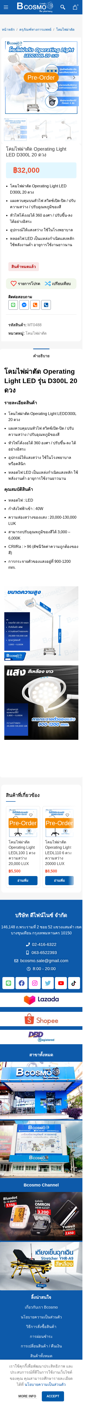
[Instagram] (35, 983)
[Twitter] (48, 983)
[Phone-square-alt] (35, 305)
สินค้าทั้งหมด (41, 1356)
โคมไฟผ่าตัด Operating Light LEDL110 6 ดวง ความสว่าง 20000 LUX (58, 853)
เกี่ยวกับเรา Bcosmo (41, 1307)
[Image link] (41, 999)
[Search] (62, 7)
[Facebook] (21, 983)
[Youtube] (61, 983)
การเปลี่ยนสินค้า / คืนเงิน (41, 1346)
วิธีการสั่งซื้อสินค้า (41, 1327)
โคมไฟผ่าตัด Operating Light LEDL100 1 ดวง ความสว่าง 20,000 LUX (22, 853)
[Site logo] (35, 7)
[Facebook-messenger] (24, 305)
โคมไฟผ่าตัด (65, 29)
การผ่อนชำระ (41, 1336)
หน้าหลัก (8, 29)
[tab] (41, 355)
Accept (53, 1396)
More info (27, 1396)
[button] (8, 77)
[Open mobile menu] (6, 7)
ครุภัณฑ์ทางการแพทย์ (35, 29)
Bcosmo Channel (41, 1185)
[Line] (13, 305)
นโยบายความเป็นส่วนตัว (41, 1317)
